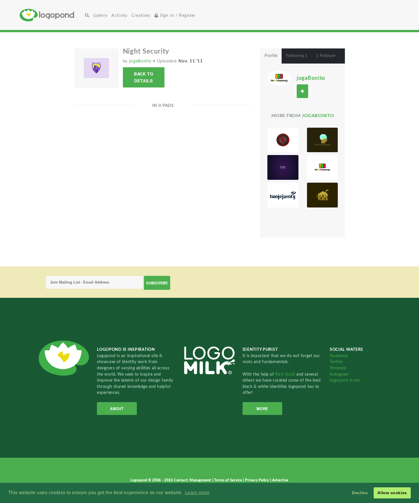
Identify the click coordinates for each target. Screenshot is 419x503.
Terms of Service (228, 480)
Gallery (100, 15)
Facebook (339, 356)
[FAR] (282, 167)
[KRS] (322, 195)
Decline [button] (360, 492)
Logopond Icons (345, 380)
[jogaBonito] (279, 78)
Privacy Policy (257, 480)
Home (51, 15)
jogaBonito (141, 61)
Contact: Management (193, 480)
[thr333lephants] (322, 167)
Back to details (143, 77)
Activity (119, 15)
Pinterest (338, 368)
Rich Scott (285, 374)
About (117, 408)
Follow (302, 91)
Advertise (280, 480)
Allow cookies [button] (392, 492)
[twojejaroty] (282, 195)
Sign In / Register (177, 15)
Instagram (339, 374)
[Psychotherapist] (322, 140)
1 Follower (326, 56)
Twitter (336, 362)
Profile (271, 56)
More (262, 408)
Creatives (140, 15)
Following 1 (297, 56)
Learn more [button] (197, 492)
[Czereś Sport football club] (282, 140)
